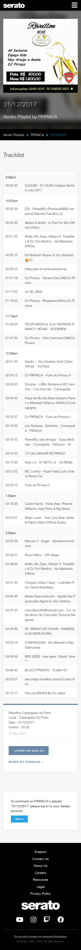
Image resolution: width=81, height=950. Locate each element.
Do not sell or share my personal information (40, 936)
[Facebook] (60, 921)
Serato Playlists (13, 135)
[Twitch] (47, 921)
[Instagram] (33, 921)
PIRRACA (37, 135)
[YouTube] (19, 921)
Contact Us (40, 859)
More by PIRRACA (25, 762)
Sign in (19, 818)
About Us (41, 866)
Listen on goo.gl (29, 750)
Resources (40, 879)
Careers (40, 873)
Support (40, 852)
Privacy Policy (40, 893)
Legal (40, 887)
